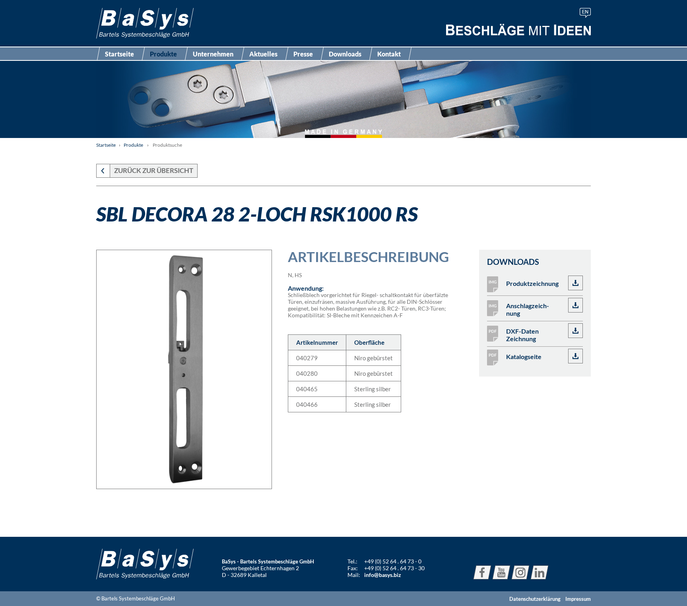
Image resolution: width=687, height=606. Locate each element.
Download (575, 283)
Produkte (163, 54)
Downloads (345, 54)
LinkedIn (539, 572)
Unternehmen (213, 54)
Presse (303, 54)
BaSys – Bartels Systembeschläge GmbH (145, 23)
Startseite (119, 54)
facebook (482, 572)
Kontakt (389, 54)
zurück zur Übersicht (153, 170)
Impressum (578, 599)
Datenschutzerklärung (535, 599)
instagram (520, 572)
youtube (501, 572)
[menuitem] (585, 13)
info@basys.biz (382, 574)
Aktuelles (263, 54)
